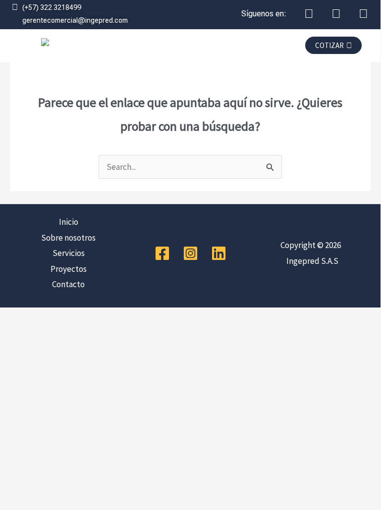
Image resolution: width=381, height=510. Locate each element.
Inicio (68, 221)
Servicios (69, 253)
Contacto (68, 284)
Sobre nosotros (68, 237)
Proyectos (69, 268)
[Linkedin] (218, 253)
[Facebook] (162, 253)
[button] (208, 48)
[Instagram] (190, 253)
